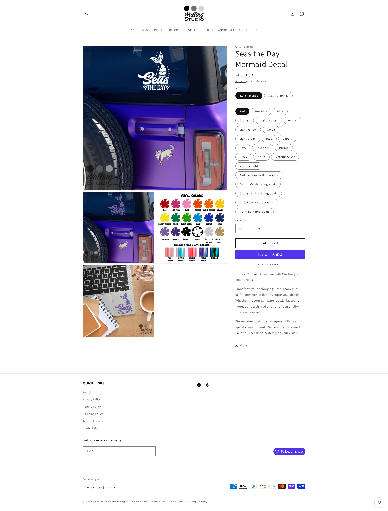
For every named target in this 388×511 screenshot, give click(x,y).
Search (87, 392)
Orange (245, 120)
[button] (87, 13)
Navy (243, 148)
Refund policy (139, 501)
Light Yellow (248, 129)
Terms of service (178, 501)
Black (243, 157)
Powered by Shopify (118, 501)
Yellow (292, 120)
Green (271, 129)
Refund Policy (92, 406)
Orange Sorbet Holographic (258, 193)
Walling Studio (99, 501)
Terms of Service (93, 421)
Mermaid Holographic (254, 211)
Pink (280, 111)
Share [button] (243, 345)
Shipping (240, 80)
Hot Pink (261, 111)
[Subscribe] (151, 451)
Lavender (262, 148)
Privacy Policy (91, 399)
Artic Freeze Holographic (257, 202)
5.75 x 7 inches (278, 95)
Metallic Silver (285, 157)
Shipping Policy (93, 414)
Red (242, 111)
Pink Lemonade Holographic (259, 175)
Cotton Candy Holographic (258, 184)
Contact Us (90, 428)
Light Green (248, 139)
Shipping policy (199, 501)
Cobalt (287, 139)
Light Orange (269, 120)
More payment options (270, 264)
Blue (269, 139)
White (261, 157)
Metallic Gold (249, 166)
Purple (284, 148)
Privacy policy (158, 501)
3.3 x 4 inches (249, 95)
